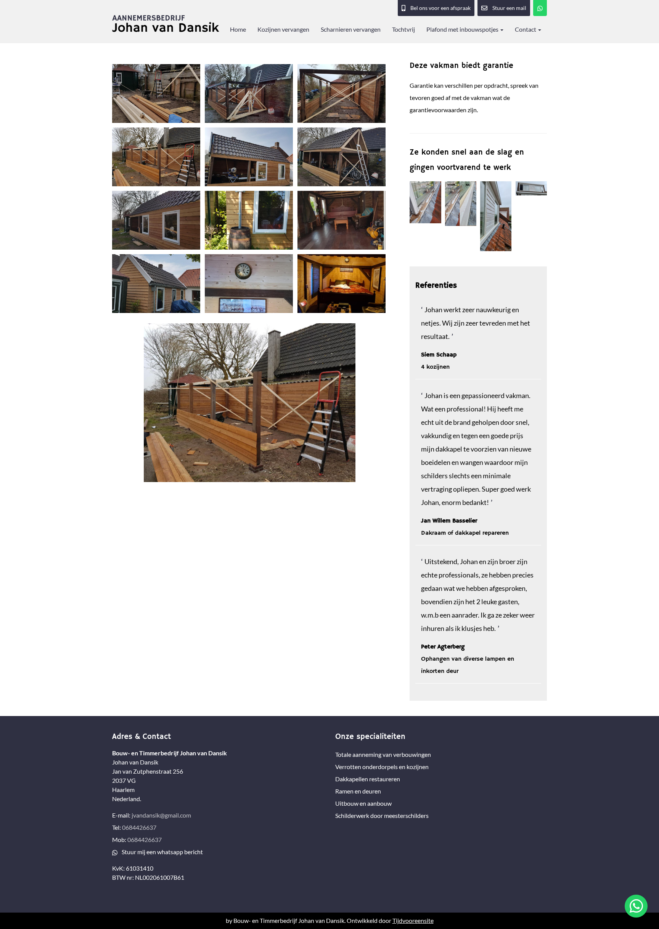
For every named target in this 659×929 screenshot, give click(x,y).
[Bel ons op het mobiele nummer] (540, 8)
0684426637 (139, 827)
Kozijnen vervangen (283, 29)
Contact (526, 29)
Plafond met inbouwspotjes (463, 29)
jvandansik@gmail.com (161, 815)
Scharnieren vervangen (351, 29)
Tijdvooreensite (413, 920)
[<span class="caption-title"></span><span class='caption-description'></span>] (156, 93)
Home (238, 29)
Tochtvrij (403, 29)
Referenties (436, 285)
